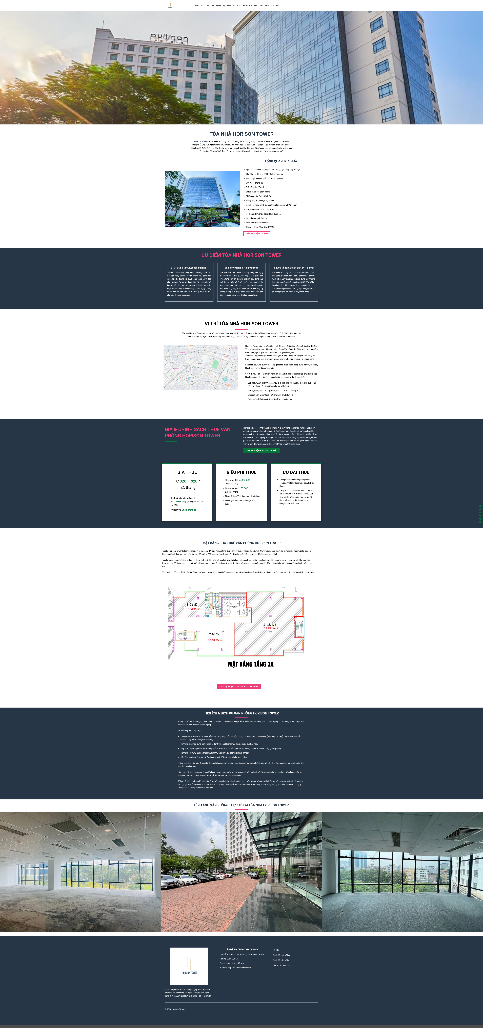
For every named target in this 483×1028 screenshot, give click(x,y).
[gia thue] (480, 516)
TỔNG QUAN (209, 6)
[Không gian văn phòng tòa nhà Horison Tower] (80, 872)
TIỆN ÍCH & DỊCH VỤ (249, 6)
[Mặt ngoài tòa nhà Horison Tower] (241, 872)
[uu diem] (480, 509)
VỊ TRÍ (218, 6)
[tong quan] (480, 506)
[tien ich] (480, 522)
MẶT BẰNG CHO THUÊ (231, 6)
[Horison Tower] (177, 5)
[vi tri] (480, 512)
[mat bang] (480, 519)
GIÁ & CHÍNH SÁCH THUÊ (269, 6)
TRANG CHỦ (198, 6)
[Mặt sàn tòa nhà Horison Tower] (402, 872)
